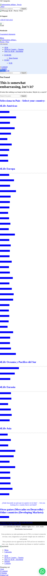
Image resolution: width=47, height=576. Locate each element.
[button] (42, 571)
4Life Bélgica (4, 305)
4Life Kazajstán (5, 393)
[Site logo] (11, 6)
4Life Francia (4, 240)
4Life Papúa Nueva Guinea (9, 368)
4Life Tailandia (5, 483)
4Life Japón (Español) (7, 451)
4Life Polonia (4, 283)
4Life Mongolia (5, 409)
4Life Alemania (5, 245)
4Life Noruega (5, 338)
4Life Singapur (5, 478)
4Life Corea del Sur (7, 456)
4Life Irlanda (4, 267)
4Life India (4, 434)
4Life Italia (4, 327)
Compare (7, 563)
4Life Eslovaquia (6, 289)
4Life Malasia (5, 462)
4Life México (4, 112)
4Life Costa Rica (6, 144)
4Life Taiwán (4, 494)
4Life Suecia (4, 229)
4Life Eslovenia (5, 348)
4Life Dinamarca (6, 262)
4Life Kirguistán (5, 399)
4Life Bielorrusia (6, 415)
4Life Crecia (4, 321)
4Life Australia (5, 379)
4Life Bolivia (4, 150)
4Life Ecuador (5, 123)
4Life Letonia (4, 207)
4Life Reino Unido (6, 300)
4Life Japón (4, 445)
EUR (10, 63)
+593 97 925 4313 (6, 20)
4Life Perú (3, 139)
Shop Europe (13, 58)
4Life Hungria (5, 202)
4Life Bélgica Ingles (7, 180)
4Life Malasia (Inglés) (7, 467)
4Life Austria (4, 218)
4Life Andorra (5, 251)
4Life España (4, 175)
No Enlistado (4, 517)
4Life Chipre (4, 310)
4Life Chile (4, 155)
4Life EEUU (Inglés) (7, 128)
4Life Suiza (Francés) (7, 234)
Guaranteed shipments (7, 34)
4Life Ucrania (5, 420)
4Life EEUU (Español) (8, 117)
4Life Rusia (4, 404)
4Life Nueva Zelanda (7, 373)
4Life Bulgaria (5, 186)
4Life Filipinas (5, 472)
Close (2, 569)
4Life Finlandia (5, 196)
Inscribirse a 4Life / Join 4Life (10, 524)
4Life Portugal (5, 343)
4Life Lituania (5, 272)
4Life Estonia (4, 316)
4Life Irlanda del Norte (8, 354)
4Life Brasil (4, 161)
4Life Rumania (5, 224)
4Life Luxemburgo (6, 332)
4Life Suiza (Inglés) (7, 294)
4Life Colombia (5, 134)
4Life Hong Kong (6, 489)
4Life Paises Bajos (6, 278)
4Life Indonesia (5, 440)
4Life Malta (4, 213)
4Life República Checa (8, 191)
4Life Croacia (5, 256)
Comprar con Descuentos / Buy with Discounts (16, 522)
